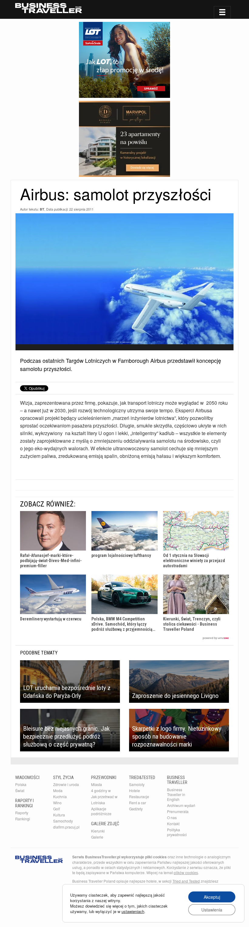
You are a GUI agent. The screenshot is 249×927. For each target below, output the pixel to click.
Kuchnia (60, 796)
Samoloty (137, 784)
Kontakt (173, 823)
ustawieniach (132, 911)
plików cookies (186, 872)
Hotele (134, 790)
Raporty (21, 812)
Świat (19, 790)
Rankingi (22, 818)
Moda (58, 790)
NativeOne (124, 638)
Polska (20, 784)
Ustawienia (211, 910)
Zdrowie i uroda (66, 784)
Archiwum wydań (181, 805)
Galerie (97, 836)
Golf (56, 808)
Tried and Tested (186, 881)
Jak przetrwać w (104, 796)
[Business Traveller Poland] (48, 8)
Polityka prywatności (177, 832)
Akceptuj (212, 897)
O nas (172, 817)
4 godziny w (101, 790)
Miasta (96, 784)
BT (42, 209)
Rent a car (137, 802)
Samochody (63, 820)
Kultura (59, 814)
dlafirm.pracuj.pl (66, 826)
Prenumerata (178, 811)
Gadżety (136, 808)
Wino (57, 802)
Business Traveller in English (176, 794)
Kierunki (98, 830)
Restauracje (139, 796)
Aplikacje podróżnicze (101, 811)
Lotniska (98, 802)
